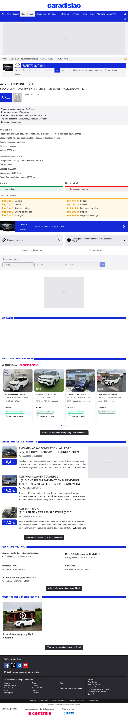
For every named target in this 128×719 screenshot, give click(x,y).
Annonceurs (43, 700)
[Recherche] (125, 19)
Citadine (7, 683)
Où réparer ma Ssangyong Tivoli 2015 (19, 577)
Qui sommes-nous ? (77, 700)
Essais (16, 14)
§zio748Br (26, 516)
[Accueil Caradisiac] (2, 13)
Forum (84, 14)
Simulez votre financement (32, 250)
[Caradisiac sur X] (13, 666)
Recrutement (93, 700)
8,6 (6, 98)
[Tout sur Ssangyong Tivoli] (8, 71)
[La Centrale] (39, 715)
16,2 (9, 490)
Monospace (8, 693)
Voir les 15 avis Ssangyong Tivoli (50, 226)
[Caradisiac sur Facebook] (7, 666)
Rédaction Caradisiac (59, 700)
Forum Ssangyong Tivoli (13, 546)
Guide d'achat (27, 14)
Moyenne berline (10, 685)
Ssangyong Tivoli (34, 65)
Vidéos (17, 75)
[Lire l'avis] (9, 458)
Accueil (17, 70)
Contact (33, 700)
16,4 (9, 462)
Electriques (41, 14)
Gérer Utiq (91, 694)
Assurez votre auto (96, 250)
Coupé (34, 683)
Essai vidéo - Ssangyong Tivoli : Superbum (18, 636)
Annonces (111, 14)
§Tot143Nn (26, 488)
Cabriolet (35, 685)
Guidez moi (70, 566)
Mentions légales (94, 684)
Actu (9, 14)
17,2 (9, 522)
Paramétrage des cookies (97, 692)
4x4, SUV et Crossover (40, 688)
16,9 (23, 224)
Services (75, 14)
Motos (62, 683)
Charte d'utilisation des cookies (99, 689)
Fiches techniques (80, 70)
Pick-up (34, 690)
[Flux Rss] (126, 59)
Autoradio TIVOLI (10, 566)
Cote (91, 70)
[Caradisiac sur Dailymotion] (19, 666)
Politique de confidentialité (97, 687)
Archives (91, 680)
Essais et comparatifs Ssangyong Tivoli (21, 597)
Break (6, 690)
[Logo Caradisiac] (64, 10)
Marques (101, 14)
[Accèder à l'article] (22, 616)
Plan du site (92, 682)
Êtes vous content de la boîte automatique (21, 553)
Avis (57, 70)
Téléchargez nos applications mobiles (23, 672)
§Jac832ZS (26, 456)
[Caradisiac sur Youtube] (25, 666)
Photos (115, 70)
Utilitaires (52, 14)
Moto (92, 14)
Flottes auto (64, 14)
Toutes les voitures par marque (71, 688)
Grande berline (9, 688)
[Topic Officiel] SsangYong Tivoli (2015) (82, 554)
